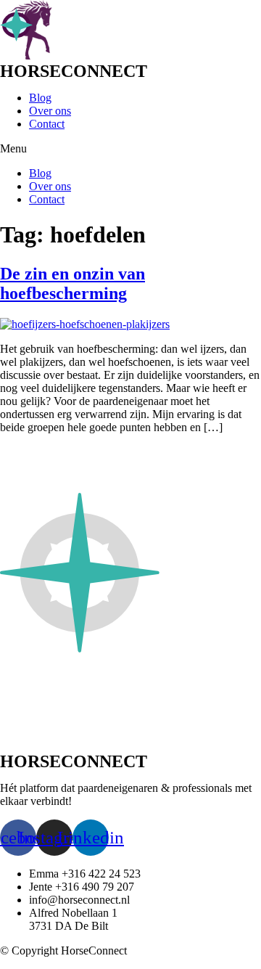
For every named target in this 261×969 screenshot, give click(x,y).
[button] (130, 148)
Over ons (50, 111)
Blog (40, 97)
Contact (47, 124)
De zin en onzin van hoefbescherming (72, 283)
